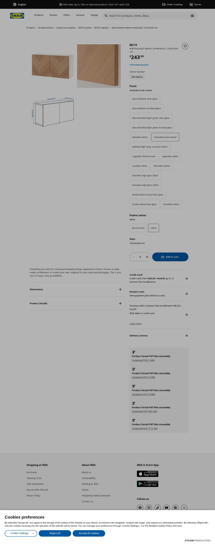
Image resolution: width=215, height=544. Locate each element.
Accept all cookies (89, 533)
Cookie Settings (19, 533)
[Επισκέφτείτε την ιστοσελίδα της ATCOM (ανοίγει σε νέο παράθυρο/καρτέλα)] (197, 540)
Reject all (55, 533)
